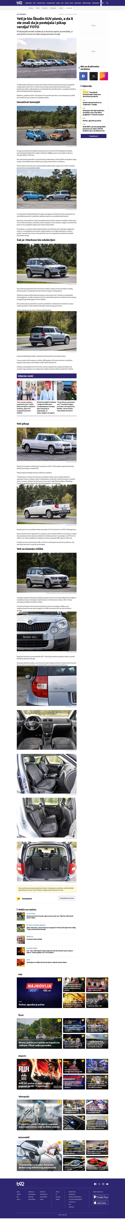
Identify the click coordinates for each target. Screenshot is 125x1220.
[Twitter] (93, 76)
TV (56, 1194)
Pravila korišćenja (75, 1197)
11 (82, 995)
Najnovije (29, 3)
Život (18, 1199)
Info (18, 1192)
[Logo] (19, 3)
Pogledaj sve (93, 136)
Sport (19, 1194)
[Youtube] (107, 1184)
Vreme (58, 1199)
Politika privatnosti (75, 1199)
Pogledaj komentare (67, 898)
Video (57, 1192)
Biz (18, 1197)
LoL (20, 1080)
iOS (65, 1126)
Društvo (30, 937)
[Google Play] (100, 1196)
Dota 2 (90, 1081)
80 (23, 925)
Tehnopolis (43, 1194)
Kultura (30, 1197)
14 (18, 899)
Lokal (42, 1199)
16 (23, 948)
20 (23, 960)
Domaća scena (69, 1079)
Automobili (21, 14)
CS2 (66, 1067)
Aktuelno (91, 1039)
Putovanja (31, 1194)
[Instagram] (104, 76)
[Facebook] (83, 76)
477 (23, 914)
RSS (70, 1204)
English (58, 1197)
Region (67, 982)
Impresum (72, 1194)
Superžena (31, 1199)
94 (23, 937)
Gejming (91, 1104)
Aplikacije (72, 1202)
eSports (42, 1192)
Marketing (72, 1192)
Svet (28, 960)
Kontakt (71, 1207)
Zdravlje (31, 1192)
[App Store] (100, 1202)
